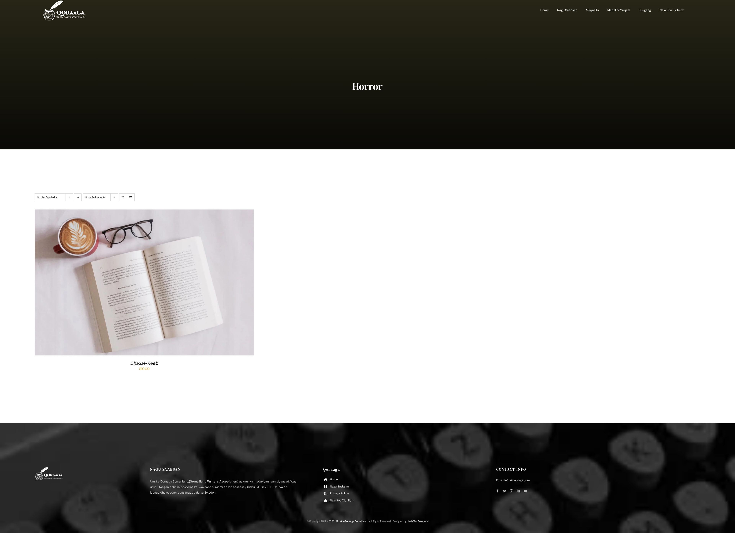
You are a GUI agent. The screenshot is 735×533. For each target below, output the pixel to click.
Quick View (157, 283)
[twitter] (504, 490)
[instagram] (511, 490)
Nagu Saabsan (339, 486)
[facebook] (497, 490)
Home (334, 479)
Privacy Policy (339, 493)
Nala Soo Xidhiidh (341, 500)
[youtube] (525, 490)
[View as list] (130, 197)
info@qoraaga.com (517, 480)
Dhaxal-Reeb (144, 363)
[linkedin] (518, 490)
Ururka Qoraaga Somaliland (351, 521)
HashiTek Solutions (417, 521)
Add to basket (133, 283)
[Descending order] (78, 197)
